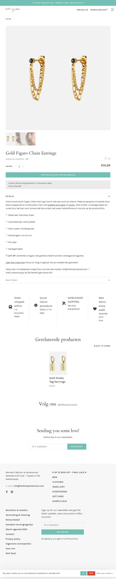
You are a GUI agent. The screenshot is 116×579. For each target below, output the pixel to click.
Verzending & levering (18, 515)
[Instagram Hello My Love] (12, 492)
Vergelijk (82, 10)
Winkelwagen (99, 10)
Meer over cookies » (105, 573)
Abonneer (77, 446)
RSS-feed (11, 553)
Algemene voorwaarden (18, 543)
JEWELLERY (58, 486)
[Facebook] (7, 492)
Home (8, 19)
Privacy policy (13, 539)
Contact (10, 534)
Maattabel (12, 280)
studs (72, 205)
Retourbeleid (13, 519)
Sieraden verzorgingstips (19, 524)
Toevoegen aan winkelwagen (58, 175)
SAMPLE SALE (59, 501)
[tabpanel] (58, 78)
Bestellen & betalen (17, 510)
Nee (91, 573)
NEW (54, 477)
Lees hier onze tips (15, 262)
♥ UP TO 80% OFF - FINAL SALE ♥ (69, 472)
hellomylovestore (67, 404)
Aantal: (9, 166)
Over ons (10, 548)
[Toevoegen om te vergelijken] (109, 158)
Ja (83, 573)
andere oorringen (57, 205)
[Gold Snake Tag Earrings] (58, 363)
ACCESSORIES (59, 491)
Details (10, 196)
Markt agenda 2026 (16, 529)
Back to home (102, 346)
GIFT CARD (58, 496)
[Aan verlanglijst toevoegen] (106, 158)
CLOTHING (57, 482)
